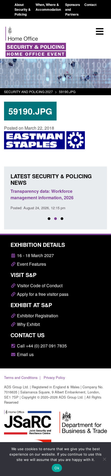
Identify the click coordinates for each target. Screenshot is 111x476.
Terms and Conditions (20, 377)
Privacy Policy (54, 377)
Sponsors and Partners (72, 9)
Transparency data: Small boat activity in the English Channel (58, 194)
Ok (56, 468)
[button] (49, 218)
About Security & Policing (23, 9)
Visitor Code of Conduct (39, 285)
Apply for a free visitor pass (42, 294)
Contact (90, 4)
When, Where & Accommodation (48, 7)
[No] (104, 459)
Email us (25, 354)
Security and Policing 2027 (28, 91)
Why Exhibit (28, 324)
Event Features (31, 264)
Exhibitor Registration (37, 315)
